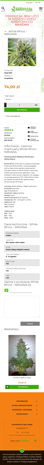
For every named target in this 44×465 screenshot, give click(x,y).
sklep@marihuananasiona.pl (22, 435)
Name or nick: (6, 290)
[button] (34, 128)
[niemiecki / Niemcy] (37, 2)
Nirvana (7, 135)
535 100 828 (22, 432)
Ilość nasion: (9, 96)
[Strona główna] (22, 8)
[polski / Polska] (39, 2)
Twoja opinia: (7, 296)
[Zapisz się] (35, 441)
